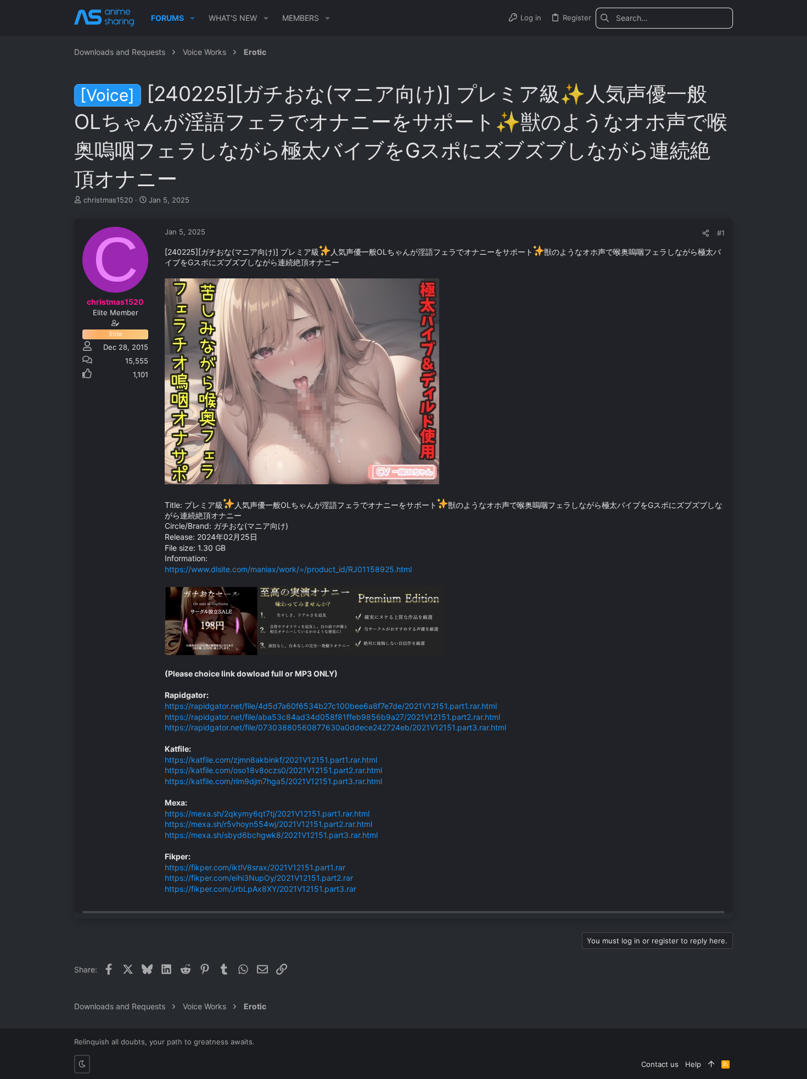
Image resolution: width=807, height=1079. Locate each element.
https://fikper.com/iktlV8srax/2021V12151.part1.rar (255, 867)
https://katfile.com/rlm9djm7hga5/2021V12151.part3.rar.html (273, 781)
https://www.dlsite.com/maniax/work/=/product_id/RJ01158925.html (288, 569)
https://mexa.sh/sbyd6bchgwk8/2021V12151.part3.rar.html (271, 835)
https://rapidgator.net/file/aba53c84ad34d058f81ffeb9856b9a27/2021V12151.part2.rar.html (332, 717)
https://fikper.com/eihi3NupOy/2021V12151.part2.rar (259, 877)
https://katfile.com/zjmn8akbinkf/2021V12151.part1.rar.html (271, 759)
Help (693, 1064)
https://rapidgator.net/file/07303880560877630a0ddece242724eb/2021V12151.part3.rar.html (335, 727)
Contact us (660, 1064)
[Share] (705, 233)
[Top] (711, 1064)
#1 (721, 232)
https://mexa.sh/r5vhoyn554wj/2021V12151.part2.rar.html (268, 824)
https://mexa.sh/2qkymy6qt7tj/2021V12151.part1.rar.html (267, 813)
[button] (192, 18)
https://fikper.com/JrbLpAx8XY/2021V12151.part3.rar (260, 888)
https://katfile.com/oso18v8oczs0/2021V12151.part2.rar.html (273, 770)
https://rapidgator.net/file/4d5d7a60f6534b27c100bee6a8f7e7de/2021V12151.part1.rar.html (331, 706)
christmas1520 (108, 199)
